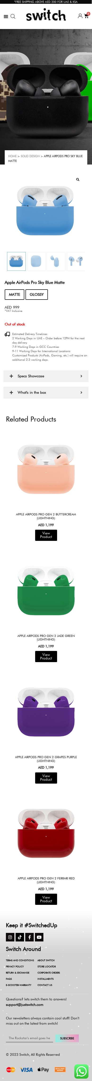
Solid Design (30, 156)
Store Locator (47, 966)
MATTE (14, 294)
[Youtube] (39, 937)
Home (12, 156)
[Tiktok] (20, 937)
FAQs (9, 978)
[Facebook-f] (29, 937)
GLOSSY (37, 294)
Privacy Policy (15, 966)
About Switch (46, 960)
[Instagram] (10, 937)
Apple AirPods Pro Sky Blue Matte (35, 282)
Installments (46, 978)
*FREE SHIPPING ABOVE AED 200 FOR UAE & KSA (46, 2)
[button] (5, 16)
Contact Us (45, 985)
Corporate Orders (49, 972)
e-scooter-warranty (18, 985)
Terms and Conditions (20, 960)
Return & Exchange (17, 972)
